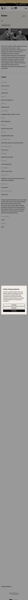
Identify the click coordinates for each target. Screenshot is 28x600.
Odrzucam (14, 308)
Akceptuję (14, 311)
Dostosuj (14, 305)
